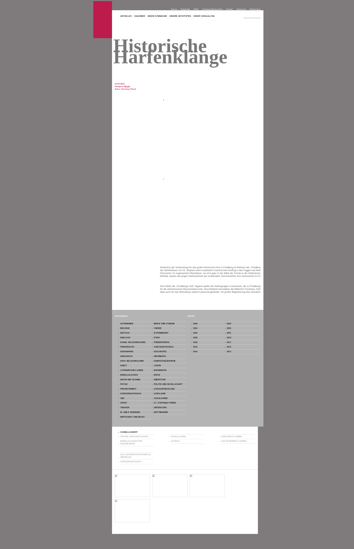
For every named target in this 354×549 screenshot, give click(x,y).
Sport (123, 403)
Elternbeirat (161, 333)
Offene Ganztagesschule (134, 437)
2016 (195, 347)
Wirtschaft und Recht (132, 417)
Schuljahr (160, 394)
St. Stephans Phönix (165, 403)
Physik (124, 384)
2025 (229, 324)
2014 (195, 352)
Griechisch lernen (231, 437)
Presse (174, 9)
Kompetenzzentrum (164, 361)
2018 (195, 342)
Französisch (127, 347)
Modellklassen (129, 375)
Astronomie (126, 324)
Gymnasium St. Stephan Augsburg (102, 19)
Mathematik (160, 370)
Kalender (139, 16)
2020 (195, 338)
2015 (229, 347)
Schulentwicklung (164, 389)
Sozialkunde (161, 398)
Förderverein (161, 342)
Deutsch (124, 333)
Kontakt (229, 9)
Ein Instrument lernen (233, 441)
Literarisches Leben (131, 370)
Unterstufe (160, 408)
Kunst (123, 366)
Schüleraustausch (130, 394)
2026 (195, 324)
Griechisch (126, 356)
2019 (229, 338)
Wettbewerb (161, 412)
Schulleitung (178, 437)
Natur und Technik (130, 380)
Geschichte (160, 352)
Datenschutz (255, 9)
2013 (229, 352)
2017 (229, 342)
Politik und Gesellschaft (168, 384)
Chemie (158, 328)
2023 (229, 328)
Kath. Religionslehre (132, 361)
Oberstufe (160, 380)
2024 (195, 328)
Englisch (125, 338)
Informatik (160, 356)
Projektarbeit (128, 389)
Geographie (126, 352)
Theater (124, 408)
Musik (127, 86)
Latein (157, 366)
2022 (195, 333)
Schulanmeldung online (212, 9)
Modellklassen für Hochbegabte (131, 442)
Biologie (125, 328)
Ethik (157, 338)
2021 (229, 333)
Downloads (185, 9)
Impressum (241, 9)
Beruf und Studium (164, 324)
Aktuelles (126, 16)
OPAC (196, 9)
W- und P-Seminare (130, 412)
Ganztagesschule (164, 347)
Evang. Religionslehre (132, 342)
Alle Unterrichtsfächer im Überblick (135, 456)
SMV (122, 398)
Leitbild (175, 441)
